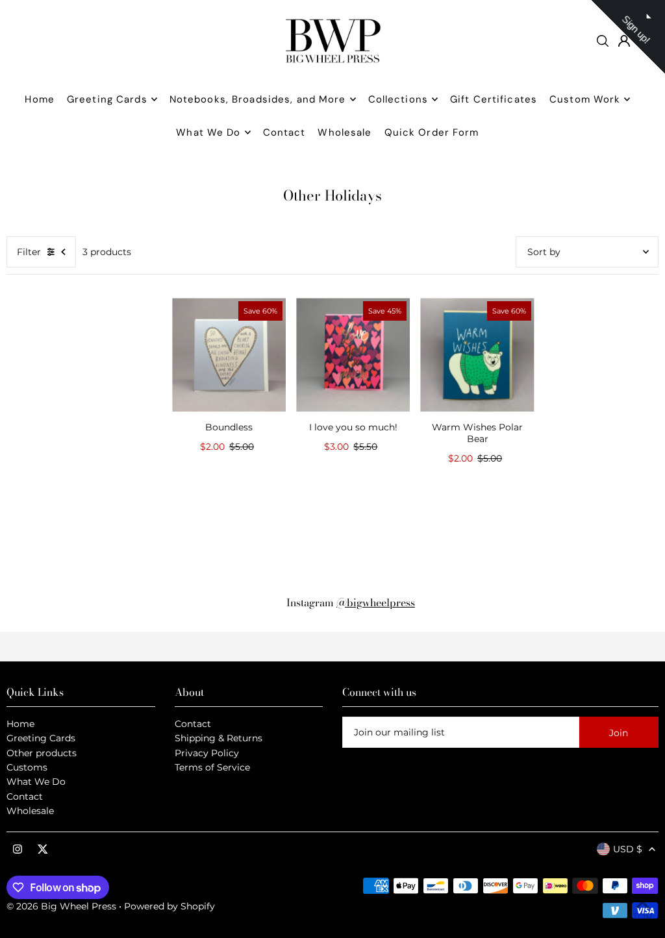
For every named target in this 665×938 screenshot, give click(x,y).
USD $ (627, 849)
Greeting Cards (40, 738)
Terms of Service (212, 767)
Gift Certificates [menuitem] (493, 99)
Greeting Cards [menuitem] (107, 99)
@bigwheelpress (375, 602)
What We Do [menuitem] (208, 132)
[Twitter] (43, 850)
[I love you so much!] (353, 355)
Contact (24, 796)
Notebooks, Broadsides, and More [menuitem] (257, 99)
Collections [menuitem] (398, 99)
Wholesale (30, 811)
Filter (29, 252)
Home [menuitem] (40, 99)
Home (20, 724)
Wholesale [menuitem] (344, 132)
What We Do (36, 781)
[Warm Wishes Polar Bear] (477, 355)
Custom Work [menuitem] (584, 99)
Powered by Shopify (169, 906)
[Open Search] (603, 41)
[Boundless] (229, 355)
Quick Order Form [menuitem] (431, 132)
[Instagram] (17, 850)
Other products (41, 753)
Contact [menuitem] (284, 132)
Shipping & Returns (218, 738)
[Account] (624, 41)
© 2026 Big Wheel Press (61, 906)
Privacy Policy (207, 753)
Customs (26, 767)
